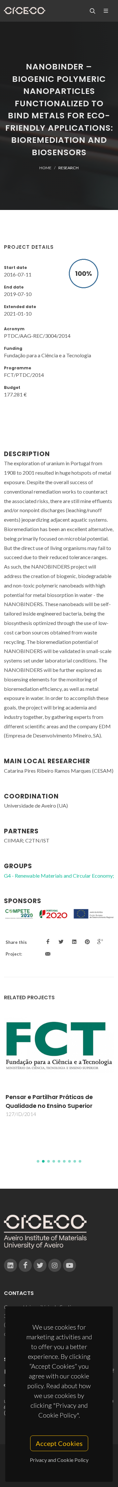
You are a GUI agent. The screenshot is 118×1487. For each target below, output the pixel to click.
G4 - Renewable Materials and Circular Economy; (59, 875)
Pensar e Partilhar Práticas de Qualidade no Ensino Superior (49, 1101)
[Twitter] (40, 1265)
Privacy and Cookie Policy (59, 1460)
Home (45, 167)
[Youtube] (69, 1265)
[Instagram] (54, 1265)
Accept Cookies (59, 1443)
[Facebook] (25, 1265)
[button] (38, 1161)
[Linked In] (10, 1265)
